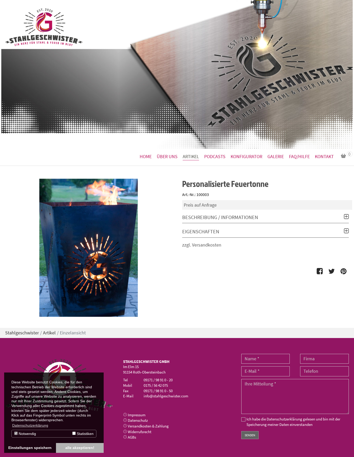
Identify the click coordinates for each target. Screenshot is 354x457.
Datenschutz (138, 420)
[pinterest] (343, 271)
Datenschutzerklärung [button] (30, 425)
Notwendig (27, 434)
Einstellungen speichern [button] (30, 448)
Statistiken (85, 434)
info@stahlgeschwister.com (166, 395)
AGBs (132, 437)
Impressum (136, 414)
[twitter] (331, 271)
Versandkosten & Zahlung (148, 426)
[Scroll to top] (342, 445)
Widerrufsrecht (139, 431)
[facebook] (320, 271)
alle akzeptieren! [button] (79, 448)
